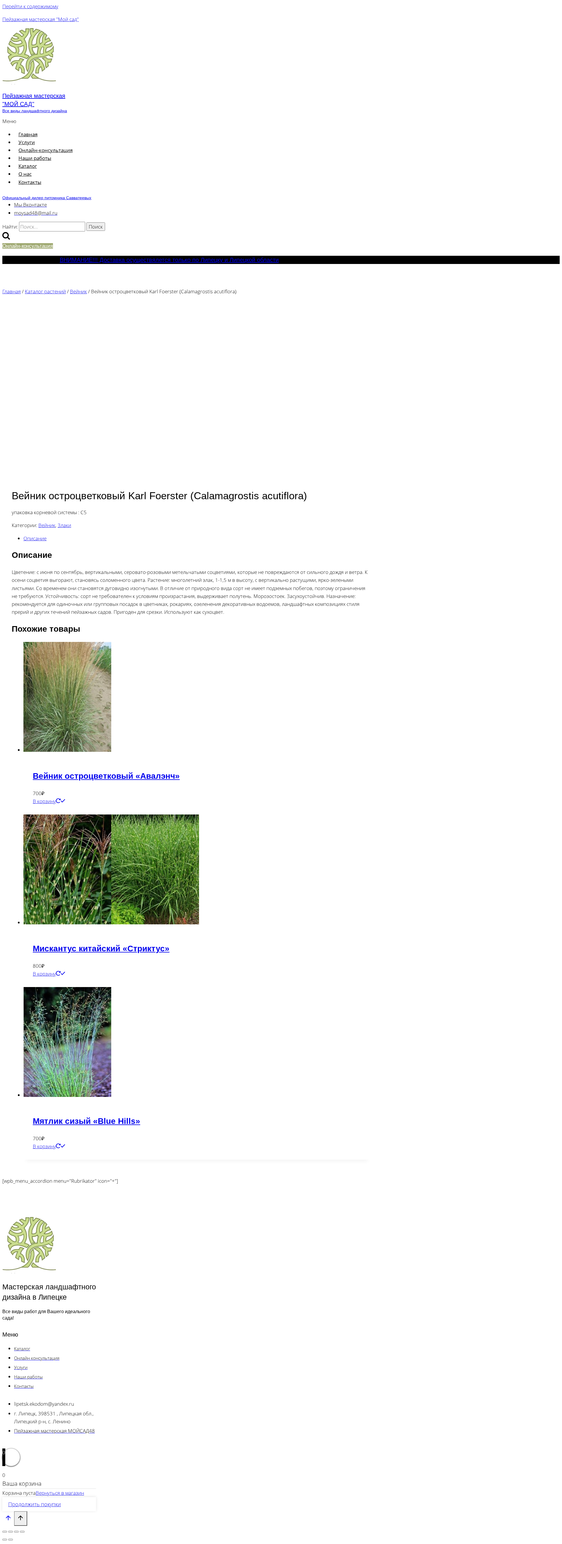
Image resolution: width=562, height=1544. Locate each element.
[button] (123, 121)
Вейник (46, 525)
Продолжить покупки (34, 1504)
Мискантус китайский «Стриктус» (101, 948)
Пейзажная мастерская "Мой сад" (40, 19)
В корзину (44, 801)
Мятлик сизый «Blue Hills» (86, 1121)
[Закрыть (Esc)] (22, 1532)
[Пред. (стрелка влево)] (4, 1539)
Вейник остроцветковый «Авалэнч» (106, 775)
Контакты (29, 182)
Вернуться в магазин (60, 1493)
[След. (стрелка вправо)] (10, 1539)
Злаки (64, 525)
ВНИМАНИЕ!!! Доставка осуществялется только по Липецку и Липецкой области (169, 260)
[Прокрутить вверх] (8, 1518)
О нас (25, 174)
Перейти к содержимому (30, 6)
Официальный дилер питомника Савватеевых (46, 197)
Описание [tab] (35, 538)
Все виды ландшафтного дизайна (34, 110)
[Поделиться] (16, 1532)
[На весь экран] (10, 1532)
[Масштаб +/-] (4, 1532)
